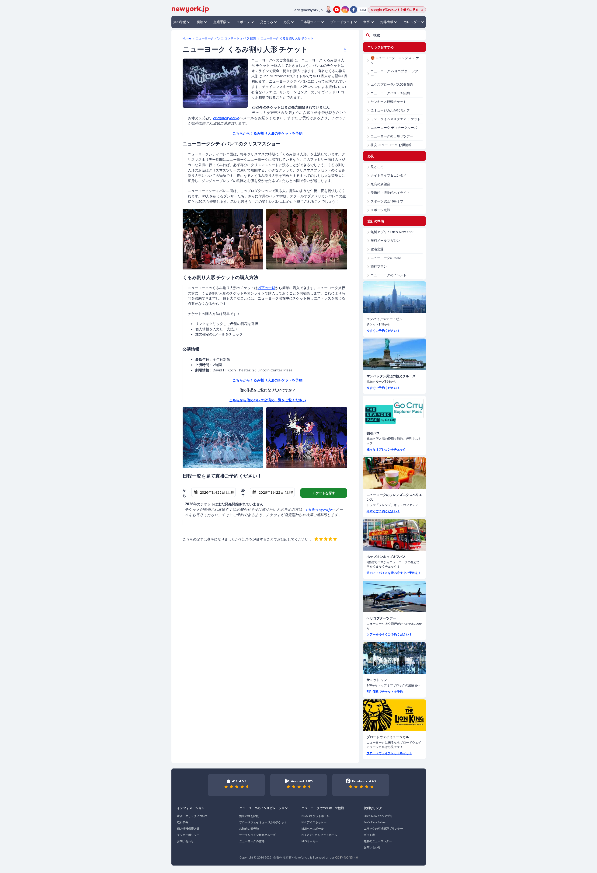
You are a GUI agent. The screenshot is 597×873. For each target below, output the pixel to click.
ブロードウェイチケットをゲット (389, 753)
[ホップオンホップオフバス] (394, 535)
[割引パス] (394, 411)
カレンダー (412, 22)
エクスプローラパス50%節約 (392, 84)
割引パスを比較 (249, 816)
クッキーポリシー (188, 835)
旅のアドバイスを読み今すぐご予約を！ (394, 573)
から (184, 493)
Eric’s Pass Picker (375, 822)
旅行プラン (379, 266)
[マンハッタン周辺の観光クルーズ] (394, 354)
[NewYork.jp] (190, 8)
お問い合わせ (185, 841)
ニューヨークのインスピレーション (263, 808)
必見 (287, 22)
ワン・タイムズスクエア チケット (395, 119)
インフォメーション (190, 808)
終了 (243, 493)
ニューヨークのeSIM (386, 257)
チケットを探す (323, 493)
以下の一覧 (266, 287)
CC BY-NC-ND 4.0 (346, 857)
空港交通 (377, 249)
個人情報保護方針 (188, 829)
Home (187, 38)
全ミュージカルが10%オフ (390, 110)
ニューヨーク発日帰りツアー (392, 136)
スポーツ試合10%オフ (387, 201)
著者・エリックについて (192, 816)
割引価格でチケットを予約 (385, 691)
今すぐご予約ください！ (383, 330)
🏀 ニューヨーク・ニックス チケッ (395, 60)
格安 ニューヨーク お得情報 (391, 145)
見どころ (266, 22)
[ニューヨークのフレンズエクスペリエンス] (394, 473)
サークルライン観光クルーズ (257, 835)
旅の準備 (179, 22)
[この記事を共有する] (342, 49)
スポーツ (243, 22)
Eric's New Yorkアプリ (378, 816)
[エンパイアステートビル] (394, 297)
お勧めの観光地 (249, 829)
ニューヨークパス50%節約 (390, 93)
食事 (366, 22)
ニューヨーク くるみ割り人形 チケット (287, 38)
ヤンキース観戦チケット (388, 101)
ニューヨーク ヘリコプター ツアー (394, 73)
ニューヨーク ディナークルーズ (394, 127)
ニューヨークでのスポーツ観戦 (323, 808)
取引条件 (182, 822)
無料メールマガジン (385, 240)
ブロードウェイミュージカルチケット (263, 822)
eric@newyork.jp (226, 117)
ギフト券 (369, 835)
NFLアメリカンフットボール (319, 835)
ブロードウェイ (341, 22)
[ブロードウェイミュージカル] (394, 715)
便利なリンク (373, 808)
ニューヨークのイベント (388, 275)
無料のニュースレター (378, 841)
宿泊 (200, 22)
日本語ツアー (310, 22)
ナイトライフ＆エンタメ (388, 175)
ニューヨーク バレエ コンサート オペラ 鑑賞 (226, 38)
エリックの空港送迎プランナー (383, 829)
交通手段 (219, 22)
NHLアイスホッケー (314, 822)
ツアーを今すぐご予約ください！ (389, 634)
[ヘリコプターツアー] (394, 596)
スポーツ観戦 (380, 210)
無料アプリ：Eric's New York (392, 232)
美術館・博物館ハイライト (390, 192)
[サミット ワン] (394, 658)
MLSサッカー (310, 841)
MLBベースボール (313, 829)
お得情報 (386, 22)
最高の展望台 (380, 184)
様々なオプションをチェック (386, 449)
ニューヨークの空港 (251, 841)
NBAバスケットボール (316, 816)
